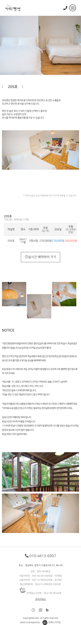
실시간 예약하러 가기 (42, 257)
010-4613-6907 (42, 556)
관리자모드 (40, 599)
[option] (40, 45)
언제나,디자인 (54, 622)
